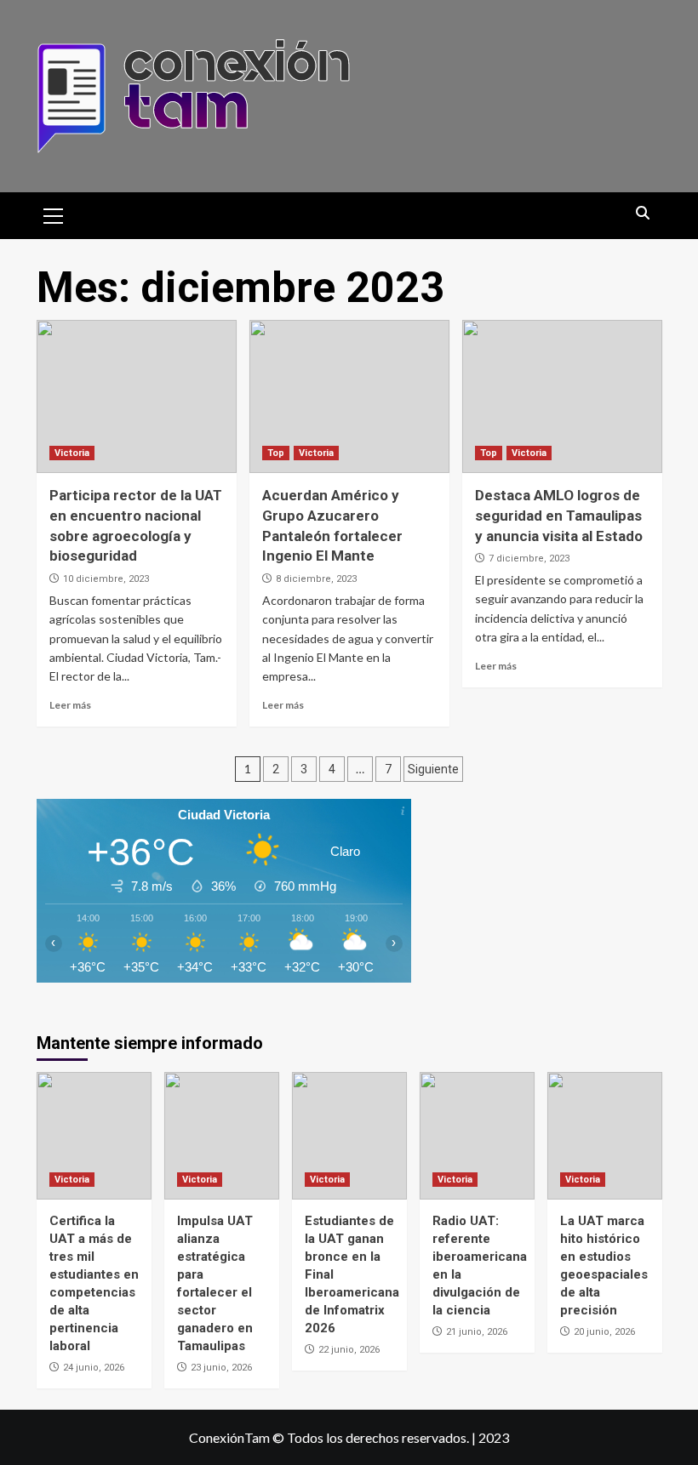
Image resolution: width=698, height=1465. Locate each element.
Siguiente (433, 769)
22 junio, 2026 (349, 1349)
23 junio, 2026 (221, 1367)
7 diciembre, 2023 (529, 558)
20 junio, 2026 (604, 1331)
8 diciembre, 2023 (316, 578)
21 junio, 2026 (476, 1331)
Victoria (71, 453)
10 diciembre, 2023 (106, 578)
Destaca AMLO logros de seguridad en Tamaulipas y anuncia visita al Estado (559, 515)
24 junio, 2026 (93, 1367)
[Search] (643, 214)
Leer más (70, 704)
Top (275, 453)
